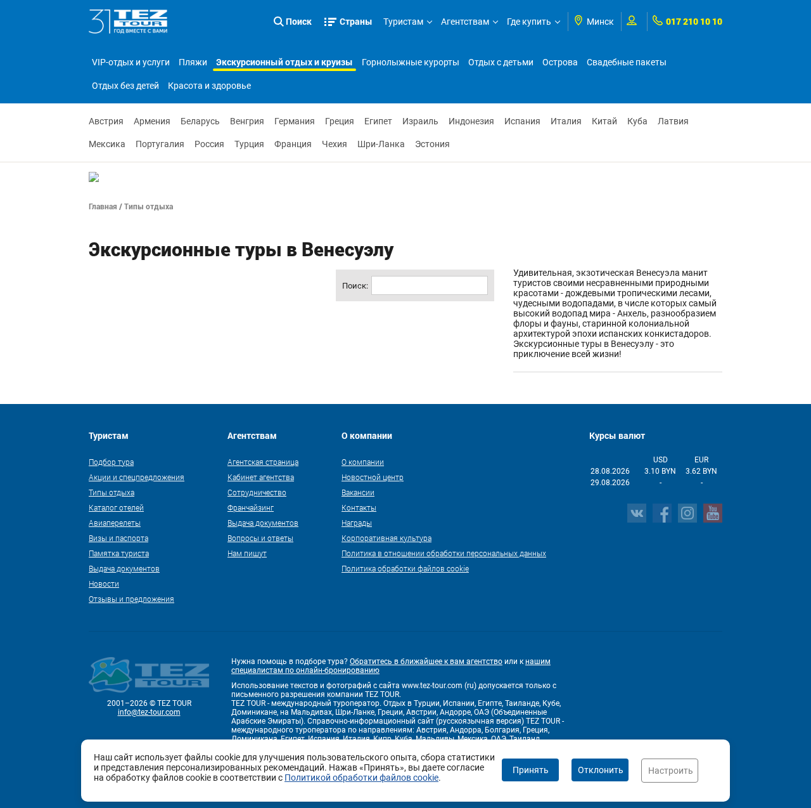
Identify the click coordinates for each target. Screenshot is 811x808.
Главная (103, 206)
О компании (363, 462)
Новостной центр (373, 477)
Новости (104, 583)
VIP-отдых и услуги (131, 62)
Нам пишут (247, 553)
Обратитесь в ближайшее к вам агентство (426, 661)
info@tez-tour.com (149, 712)
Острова (560, 62)
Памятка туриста (119, 553)
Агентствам (465, 21)
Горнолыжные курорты (410, 62)
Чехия (334, 144)
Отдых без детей (125, 86)
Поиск (299, 21)
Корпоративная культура (386, 538)
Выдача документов (124, 568)
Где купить (529, 21)
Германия (294, 121)
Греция (339, 121)
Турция (249, 144)
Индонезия (471, 121)
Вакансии (358, 492)
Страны (356, 21)
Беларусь (200, 121)
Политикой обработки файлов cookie (361, 777)
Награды (357, 523)
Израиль (420, 121)
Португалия (160, 144)
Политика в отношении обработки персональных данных (444, 553)
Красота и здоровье (209, 86)
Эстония (432, 144)
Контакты (359, 507)
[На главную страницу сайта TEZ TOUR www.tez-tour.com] (128, 22)
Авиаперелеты (115, 523)
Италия (566, 121)
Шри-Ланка (381, 144)
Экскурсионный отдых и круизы (284, 62)
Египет (378, 121)
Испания (522, 121)
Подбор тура (111, 462)
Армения (152, 121)
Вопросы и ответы (260, 538)
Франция (293, 144)
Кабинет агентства (260, 477)
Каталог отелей (116, 507)
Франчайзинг (250, 507)
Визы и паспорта (118, 538)
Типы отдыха (111, 492)
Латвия (673, 121)
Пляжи (193, 62)
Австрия (106, 121)
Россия (209, 144)
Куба (637, 121)
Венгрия (247, 121)
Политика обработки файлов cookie (405, 568)
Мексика (107, 144)
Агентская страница (262, 462)
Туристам (403, 21)
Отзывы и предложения (131, 599)
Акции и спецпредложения (136, 477)
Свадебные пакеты (627, 62)
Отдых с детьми (500, 62)
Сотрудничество (256, 492)
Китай (604, 121)
